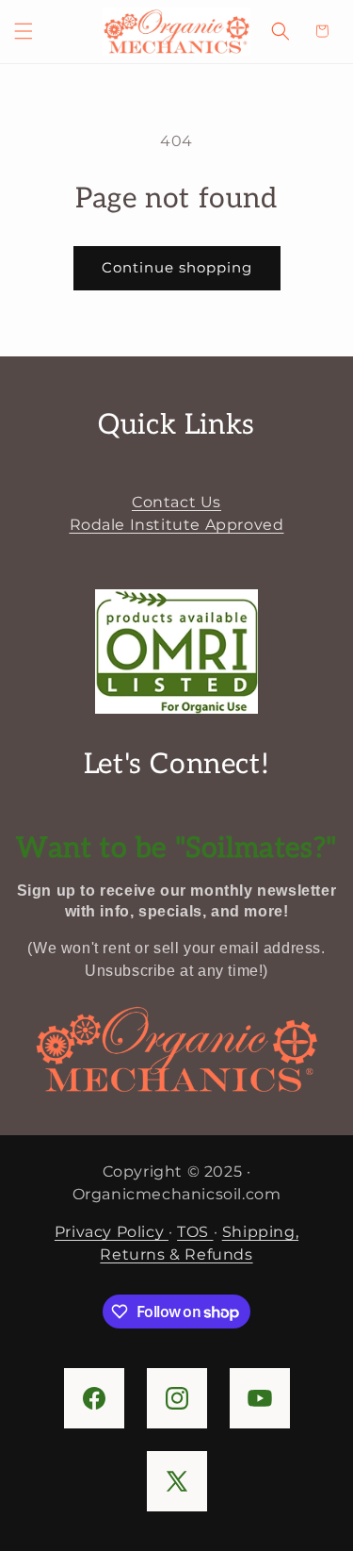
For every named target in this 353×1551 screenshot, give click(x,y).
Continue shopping (177, 267)
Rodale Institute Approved (177, 525)
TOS (195, 1232)
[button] (23, 31)
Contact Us (176, 502)
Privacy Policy (111, 1232)
